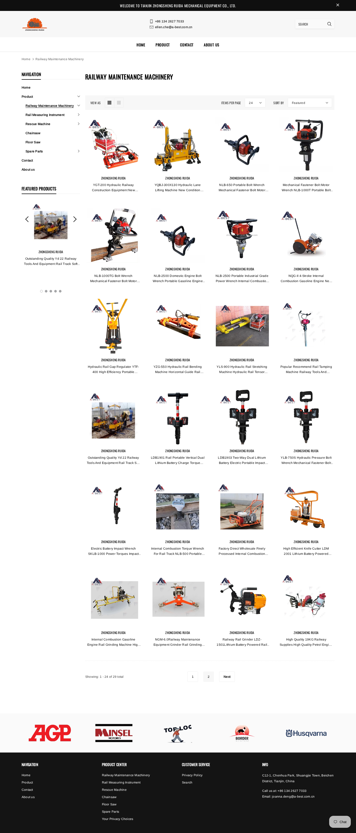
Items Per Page (231, 103)
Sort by (278, 103)
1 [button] (41, 291)
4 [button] (55, 291)
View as (95, 103)
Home (26, 59)
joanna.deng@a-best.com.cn (293, 796)
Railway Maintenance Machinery (59, 59)
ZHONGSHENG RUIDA (51, 252)
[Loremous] (50, 733)
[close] (337, 5)
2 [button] (46, 291)
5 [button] (60, 291)
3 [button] (51, 291)
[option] (51, 243)
